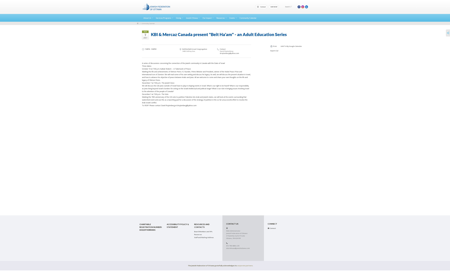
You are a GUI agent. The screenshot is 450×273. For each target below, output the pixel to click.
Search (287, 7)
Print (275, 46)
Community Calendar (248, 18)
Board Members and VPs (203, 232)
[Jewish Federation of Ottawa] (156, 7)
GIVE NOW (273, 7)
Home (138, 23)
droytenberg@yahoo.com (229, 53)
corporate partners (245, 266)
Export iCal (274, 51)
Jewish (192, 18)
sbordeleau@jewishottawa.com (238, 248)
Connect (263, 7)
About (147, 18)
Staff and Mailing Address (204, 237)
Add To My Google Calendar (291, 46)
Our (207, 18)
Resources (198, 234)
